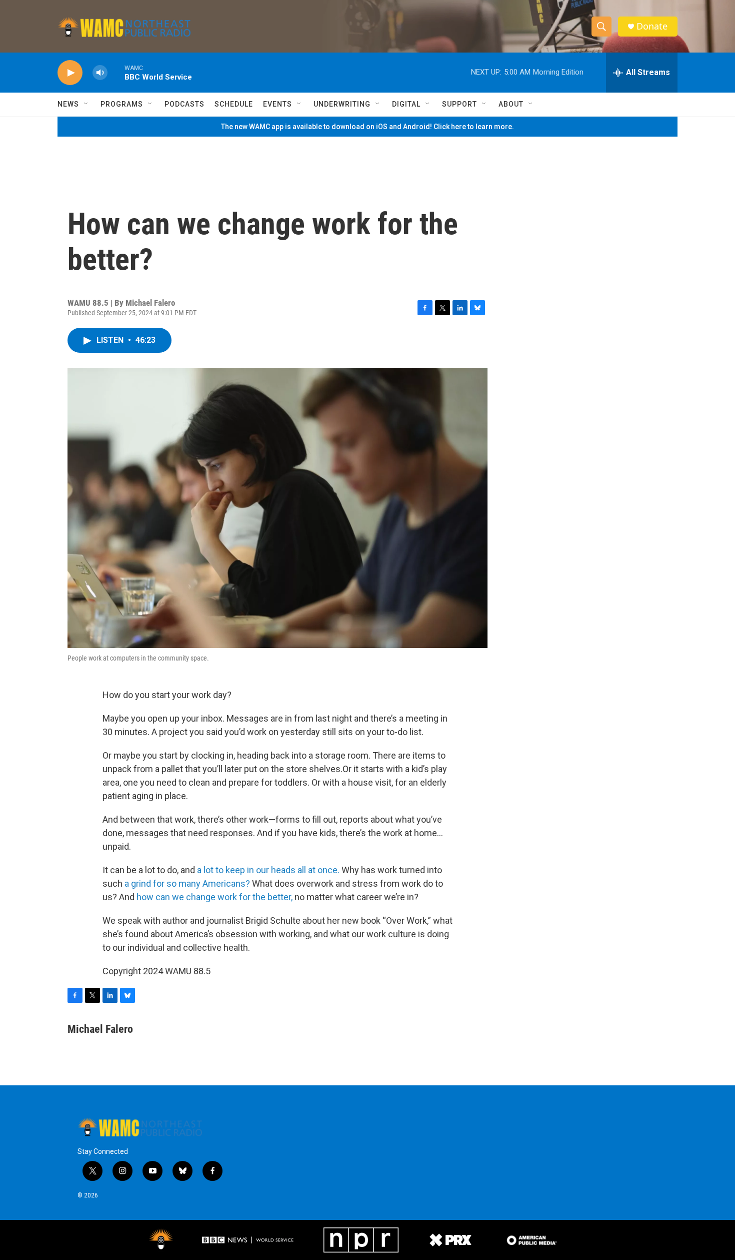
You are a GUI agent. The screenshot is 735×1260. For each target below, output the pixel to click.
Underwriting (342, 104)
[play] (70, 73)
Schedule (233, 104)
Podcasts (184, 104)
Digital (406, 104)
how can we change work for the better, (214, 897)
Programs (121, 104)
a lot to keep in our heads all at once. (269, 870)
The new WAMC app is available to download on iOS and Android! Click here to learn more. (367, 127)
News (68, 104)
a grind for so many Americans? (187, 883)
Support (459, 104)
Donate (652, 26)
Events (277, 104)
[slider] (116, 72)
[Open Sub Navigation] (86, 104)
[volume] (100, 73)
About (511, 104)
